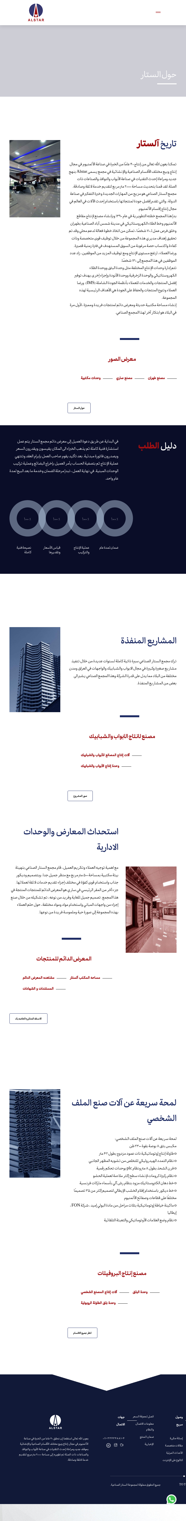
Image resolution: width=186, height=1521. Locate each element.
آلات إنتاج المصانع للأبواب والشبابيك (105, 755)
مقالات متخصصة (174, 1445)
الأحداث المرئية (174, 1452)
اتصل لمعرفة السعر (143, 1416)
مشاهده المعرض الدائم (38, 978)
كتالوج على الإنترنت (173, 1460)
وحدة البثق (140, 1292)
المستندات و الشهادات (38, 989)
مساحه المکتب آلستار (85, 978)
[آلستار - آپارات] (122, 1445)
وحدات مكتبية (91, 378)
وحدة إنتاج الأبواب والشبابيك (100, 766)
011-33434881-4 (114, 1438)
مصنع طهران (156, 378)
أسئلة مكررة (176, 1438)
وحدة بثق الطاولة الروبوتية (98, 1303)
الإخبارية (149, 1444)
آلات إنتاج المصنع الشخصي (99, 1292)
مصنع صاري (124, 378)
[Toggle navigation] (158, 12)
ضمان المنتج (147, 1436)
